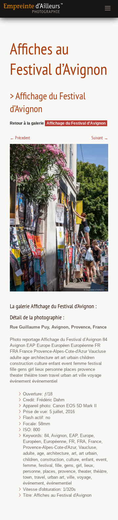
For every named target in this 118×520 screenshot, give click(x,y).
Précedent (20, 137)
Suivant (99, 137)
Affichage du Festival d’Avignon (76, 123)
